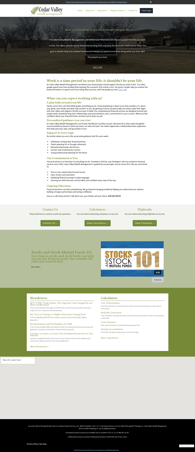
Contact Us (132, 10)
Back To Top (185, 446)
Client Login (146, 10)
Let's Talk (123, 89)
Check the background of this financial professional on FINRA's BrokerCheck (96, 2)
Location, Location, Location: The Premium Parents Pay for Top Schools (61, 334)
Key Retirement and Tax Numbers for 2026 (51, 324)
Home (80, 10)
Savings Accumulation (112, 329)
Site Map (42, 444)
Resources (102, 10)
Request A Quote (117, 10)
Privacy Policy (32, 444)
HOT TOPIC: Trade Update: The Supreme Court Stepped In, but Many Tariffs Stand (61, 304)
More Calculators (110, 338)
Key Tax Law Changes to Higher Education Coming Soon (58, 314)
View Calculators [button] (96, 223)
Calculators (109, 298)
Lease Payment (108, 322)
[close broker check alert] (151, 2)
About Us (89, 10)
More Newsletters (39, 346)
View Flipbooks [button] (143, 223)
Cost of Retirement (110, 303)
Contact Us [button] (49, 223)
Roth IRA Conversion (111, 312)
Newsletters (38, 298)
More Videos (36, 267)
